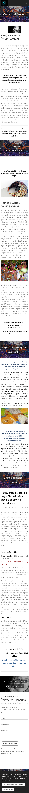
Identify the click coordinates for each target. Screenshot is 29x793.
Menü (26, 3)
